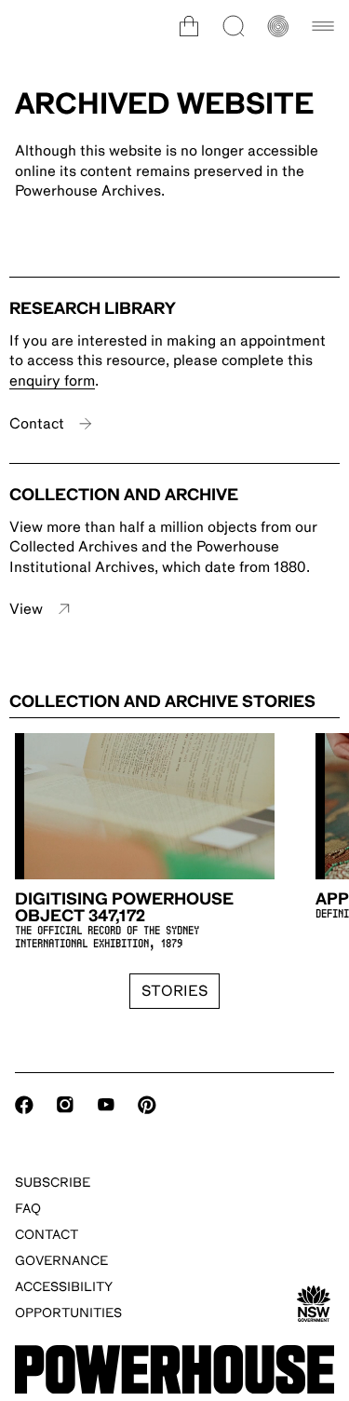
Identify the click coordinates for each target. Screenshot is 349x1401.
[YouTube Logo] (106, 1104)
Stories (174, 991)
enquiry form (52, 381)
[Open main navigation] (323, 26)
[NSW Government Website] (313, 1304)
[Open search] (233, 26)
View (26, 609)
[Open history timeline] (278, 26)
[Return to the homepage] (174, 1369)
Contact (36, 423)
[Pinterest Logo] (147, 1104)
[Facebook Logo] (24, 1104)
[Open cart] (189, 26)
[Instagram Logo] (65, 1104)
